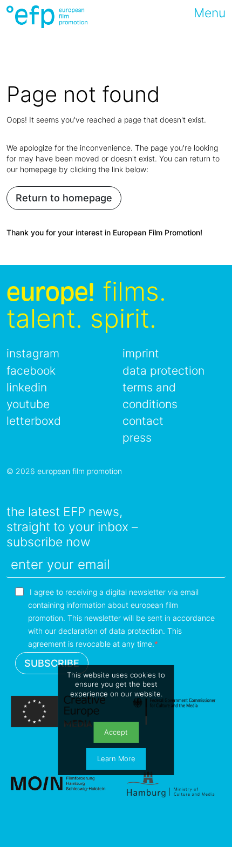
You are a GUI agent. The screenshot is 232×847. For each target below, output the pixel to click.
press (137, 437)
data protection (163, 370)
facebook (31, 370)
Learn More (116, 759)
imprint (140, 353)
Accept (116, 732)
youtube (28, 404)
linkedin (26, 387)
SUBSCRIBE (51, 663)
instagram (32, 353)
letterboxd (33, 421)
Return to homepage (64, 198)
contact (142, 421)
